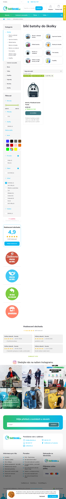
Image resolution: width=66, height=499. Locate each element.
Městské (10, 193)
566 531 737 (47, 440)
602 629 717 (29, 443)
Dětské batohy (12, 42)
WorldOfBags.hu (42, 483)
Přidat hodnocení (12, 244)
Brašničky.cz (33, 483)
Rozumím (53, 496)
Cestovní (10, 196)
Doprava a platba (9, 459)
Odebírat (54, 424)
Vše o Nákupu (8, 462)
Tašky (8, 71)
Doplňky (11, 58)
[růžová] (15, 145)
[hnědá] (19, 141)
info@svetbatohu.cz (31, 440)
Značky (9, 88)
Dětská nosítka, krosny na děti (12, 54)
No (9, 201)
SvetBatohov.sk (25, 483)
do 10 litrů (11, 173)
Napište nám (8, 476)
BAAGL (10, 126)
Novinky (9, 84)
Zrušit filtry (12, 219)
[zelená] (7, 149)
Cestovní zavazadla (12, 63)
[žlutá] (15, 149)
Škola (8, 67)
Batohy (9, 32)
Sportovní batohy (13, 39)
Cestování (11, 198)
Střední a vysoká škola (13, 189)
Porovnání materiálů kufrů (31, 473)
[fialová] (7, 145)
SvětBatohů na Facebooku (51, 443)
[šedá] (15, 141)
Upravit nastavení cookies (36, 488)
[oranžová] (19, 145)
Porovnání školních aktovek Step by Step (31, 468)
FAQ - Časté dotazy (30, 457)
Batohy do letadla (13, 45)
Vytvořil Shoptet (59, 488)
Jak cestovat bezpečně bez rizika (31, 476)
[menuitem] (8, 15)
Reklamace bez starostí (10, 466)
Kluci (9, 163)
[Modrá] (7, 141)
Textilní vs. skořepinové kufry (32, 471)
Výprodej (9, 79)
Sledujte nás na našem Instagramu (35, 362)
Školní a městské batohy (13, 35)
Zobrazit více (33, 356)
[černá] (11, 141)
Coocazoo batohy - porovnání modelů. (32, 465)
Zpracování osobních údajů (11, 471)
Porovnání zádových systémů (32, 462)
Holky (10, 160)
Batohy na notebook (14, 48)
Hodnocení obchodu (33, 326)
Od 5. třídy (11, 203)
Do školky (11, 183)
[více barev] (11, 149)
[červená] (11, 145)
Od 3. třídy (11, 185)
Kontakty (5, 2)
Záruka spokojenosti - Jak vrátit (12, 464)
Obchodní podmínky (10, 469)
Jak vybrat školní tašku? (30, 459)
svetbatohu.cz (29, 446)
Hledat (39, 8)
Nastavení (42, 496)
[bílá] (19, 149)
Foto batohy (12, 51)
